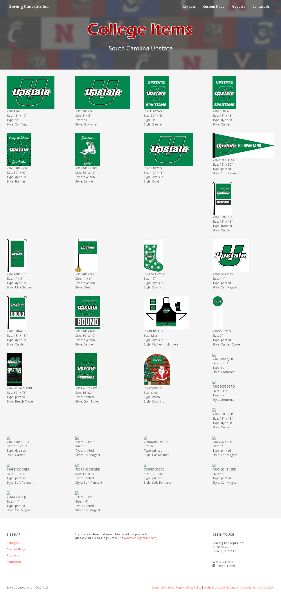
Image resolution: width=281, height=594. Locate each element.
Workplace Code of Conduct (221, 587)
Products (238, 6)
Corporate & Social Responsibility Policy (176, 587)
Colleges (189, 6)
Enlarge (39, 105)
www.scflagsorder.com (140, 538)
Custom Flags (213, 6)
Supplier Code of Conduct (258, 587)
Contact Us (261, 6)
